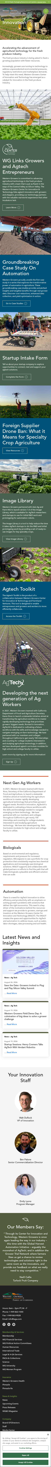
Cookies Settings (25, 1448)
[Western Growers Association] (13, 14)
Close (49, 2)
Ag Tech (14, 977)
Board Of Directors (11, 1423)
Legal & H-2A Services (12, 1354)
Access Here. (41, 2)
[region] (25, 1449)
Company (6, 1419)
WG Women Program (12, 1369)
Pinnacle (6, 1384)
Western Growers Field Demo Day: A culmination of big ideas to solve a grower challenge (25, 1016)
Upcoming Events (10, 1403)
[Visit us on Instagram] (4, 1325)
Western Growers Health (13, 1381)
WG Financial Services (12, 1339)
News (6, 977)
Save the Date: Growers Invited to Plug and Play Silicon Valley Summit (24, 987)
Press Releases (8, 1407)
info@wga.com (15, 1319)
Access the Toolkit (14, 616)
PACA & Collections (11, 1358)
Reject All (25, 1455)
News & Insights (9, 1396)
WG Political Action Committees (16, 1343)
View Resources (13, 450)
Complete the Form (15, 377)
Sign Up (9, 762)
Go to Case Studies (14, 303)
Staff (4, 1426)
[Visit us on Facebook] (13, 1325)
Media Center (8, 1430)
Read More (12, 993)
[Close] (48, 1434)
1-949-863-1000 (16, 1312)
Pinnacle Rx (7, 1388)
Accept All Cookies (25, 1462)
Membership (8, 1336)
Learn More (11, 207)
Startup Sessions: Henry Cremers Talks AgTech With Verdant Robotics (23, 1046)
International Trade (10, 1351)
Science (5, 1362)
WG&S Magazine (10, 1411)
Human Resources (10, 1347)
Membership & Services (13, 1332)
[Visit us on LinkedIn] (8, 1325)
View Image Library (14, 539)
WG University (8, 1365)
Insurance (6, 1377)
